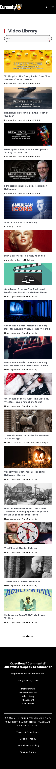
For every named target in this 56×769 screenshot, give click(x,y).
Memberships (28, 688)
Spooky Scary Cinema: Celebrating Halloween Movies (24, 473)
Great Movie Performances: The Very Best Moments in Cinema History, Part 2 (27, 327)
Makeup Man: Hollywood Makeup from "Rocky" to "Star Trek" (26, 151)
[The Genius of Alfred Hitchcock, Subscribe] (28, 567)
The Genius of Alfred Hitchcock (22, 581)
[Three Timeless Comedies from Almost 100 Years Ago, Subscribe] (28, 421)
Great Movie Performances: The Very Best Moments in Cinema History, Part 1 (26, 364)
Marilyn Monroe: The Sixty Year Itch (24, 255)
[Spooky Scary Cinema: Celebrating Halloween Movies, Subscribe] (28, 457)
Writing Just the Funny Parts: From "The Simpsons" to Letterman (27, 78)
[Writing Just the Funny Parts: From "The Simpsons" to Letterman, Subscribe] (28, 61)
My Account (28, 700)
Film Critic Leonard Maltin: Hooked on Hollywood (25, 187)
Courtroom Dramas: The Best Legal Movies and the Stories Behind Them (25, 291)
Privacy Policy (28, 752)
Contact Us (28, 703)
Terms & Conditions (28, 732)
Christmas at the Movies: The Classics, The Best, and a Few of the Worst (26, 400)
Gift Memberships (28, 692)
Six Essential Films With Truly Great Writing (24, 617)
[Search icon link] (47, 7)
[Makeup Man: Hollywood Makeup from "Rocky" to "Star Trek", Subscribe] (28, 134)
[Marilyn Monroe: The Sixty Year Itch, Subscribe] (28, 241)
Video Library (28, 696)
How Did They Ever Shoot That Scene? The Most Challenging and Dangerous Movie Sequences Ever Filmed (26, 511)
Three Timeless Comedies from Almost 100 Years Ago (26, 437)
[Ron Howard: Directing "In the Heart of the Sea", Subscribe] (28, 98)
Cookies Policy (28, 738)
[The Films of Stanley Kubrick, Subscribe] (28, 533)
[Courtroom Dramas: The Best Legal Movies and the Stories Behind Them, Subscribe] (28, 274)
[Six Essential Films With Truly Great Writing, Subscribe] (28, 600)
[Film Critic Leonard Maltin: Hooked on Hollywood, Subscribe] (28, 171)
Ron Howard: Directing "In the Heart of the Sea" (26, 114)
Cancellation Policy (28, 745)
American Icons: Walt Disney (20, 222)
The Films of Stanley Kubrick (20, 548)
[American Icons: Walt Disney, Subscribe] (28, 207)
